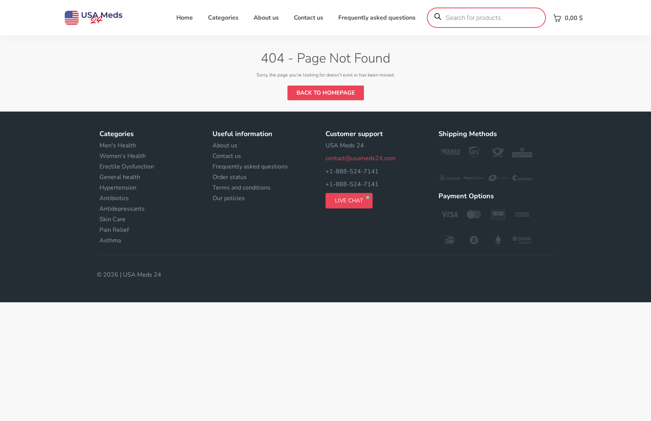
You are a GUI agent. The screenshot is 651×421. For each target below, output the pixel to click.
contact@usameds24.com (361, 158)
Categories (223, 18)
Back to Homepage (325, 92)
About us (266, 18)
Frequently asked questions (377, 18)
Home (184, 18)
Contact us (308, 18)
